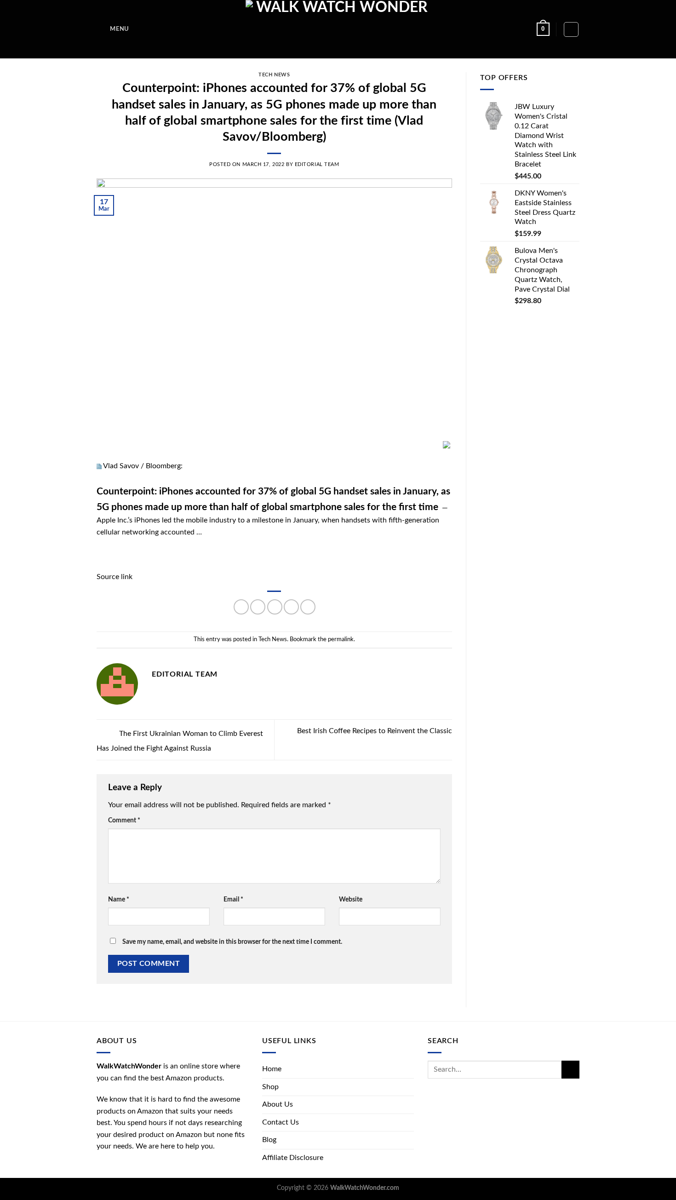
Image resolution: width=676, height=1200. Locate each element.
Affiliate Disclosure (292, 1157)
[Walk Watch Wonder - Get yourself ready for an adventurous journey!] (338, 29)
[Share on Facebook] (241, 606)
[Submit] (570, 1070)
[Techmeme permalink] (99, 466)
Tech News (274, 74)
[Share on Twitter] (257, 606)
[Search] (571, 29)
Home (271, 1069)
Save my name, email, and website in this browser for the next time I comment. (232, 941)
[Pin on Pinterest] (291, 606)
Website (350, 899)
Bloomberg (163, 466)
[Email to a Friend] (274, 606)
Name (118, 899)
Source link (114, 576)
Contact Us (280, 1122)
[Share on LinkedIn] (307, 606)
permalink (341, 639)
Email (233, 899)
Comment (124, 820)
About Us (277, 1104)
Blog (269, 1139)
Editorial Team (317, 164)
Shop (270, 1087)
